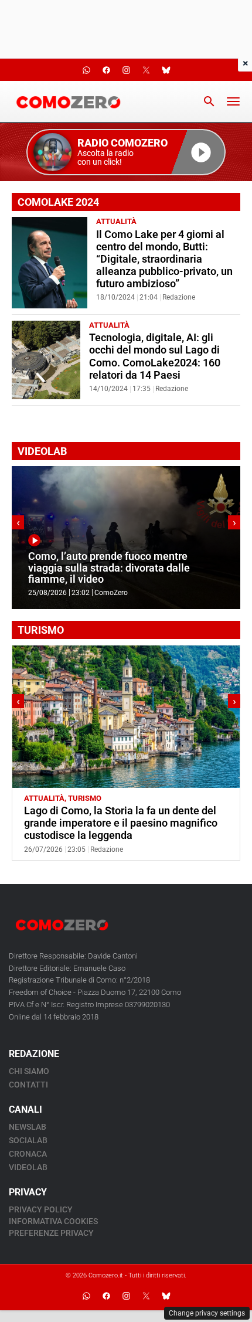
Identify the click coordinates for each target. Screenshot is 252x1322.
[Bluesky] (165, 1295)
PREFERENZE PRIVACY (51, 1233)
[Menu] (233, 101)
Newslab (27, 1126)
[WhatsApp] (86, 1295)
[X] (146, 1295)
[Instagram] (126, 1295)
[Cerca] (209, 101)
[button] (126, 152)
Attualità (116, 221)
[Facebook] (106, 1295)
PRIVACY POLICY (41, 1209)
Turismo (84, 798)
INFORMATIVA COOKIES (53, 1221)
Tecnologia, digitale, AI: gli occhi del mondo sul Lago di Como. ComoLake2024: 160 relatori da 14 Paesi (154, 356)
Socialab (28, 1140)
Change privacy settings (207, 1313)
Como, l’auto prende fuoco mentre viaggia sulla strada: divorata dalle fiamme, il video (109, 567)
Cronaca (28, 1153)
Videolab (28, 1167)
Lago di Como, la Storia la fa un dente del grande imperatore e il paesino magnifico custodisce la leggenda (120, 823)
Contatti (28, 1084)
